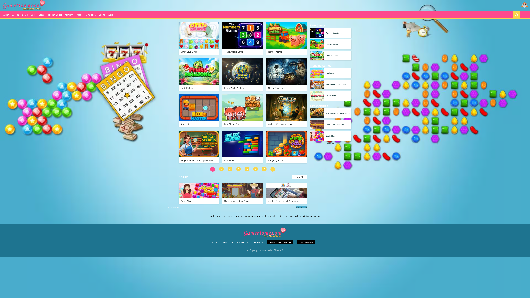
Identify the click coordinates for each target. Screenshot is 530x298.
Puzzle (79, 15)
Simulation (91, 15)
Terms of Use (243, 242)
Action (6, 15)
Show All (299, 177)
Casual (42, 15)
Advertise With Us (306, 242)
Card (33, 15)
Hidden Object (55, 15)
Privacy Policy (227, 242)
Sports (102, 15)
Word (110, 15)
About (214, 242)
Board (25, 15)
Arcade (15, 15)
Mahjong (69, 15)
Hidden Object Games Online (280, 242)
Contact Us (258, 242)
